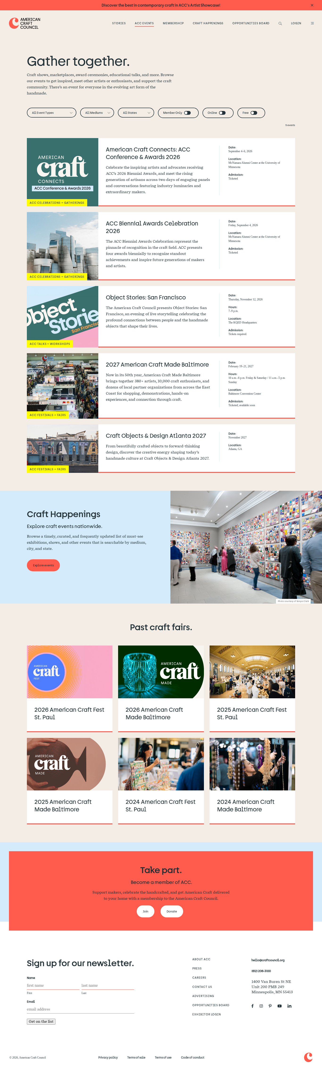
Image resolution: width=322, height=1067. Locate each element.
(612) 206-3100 (261, 971)
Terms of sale (136, 1057)
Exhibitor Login (206, 1014)
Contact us (202, 986)
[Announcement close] (312, 5)
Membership (173, 23)
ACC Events (144, 23)
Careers (199, 977)
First (29, 993)
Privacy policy (108, 1057)
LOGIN (296, 23)
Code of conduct (192, 1057)
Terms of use (163, 1057)
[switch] (187, 113)
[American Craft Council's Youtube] (281, 1006)
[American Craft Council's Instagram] (263, 1006)
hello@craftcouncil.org (268, 960)
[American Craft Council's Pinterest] (272, 1006)
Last (84, 993)
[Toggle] (187, 113)
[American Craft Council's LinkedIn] (291, 1006)
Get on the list (41, 1021)
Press (197, 968)
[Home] (24, 23)
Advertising (203, 996)
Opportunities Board (250, 23)
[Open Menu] (311, 23)
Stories (119, 23)
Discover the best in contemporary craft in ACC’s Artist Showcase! (161, 5)
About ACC (201, 959)
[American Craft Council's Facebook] (254, 1006)
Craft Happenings (208, 23)
